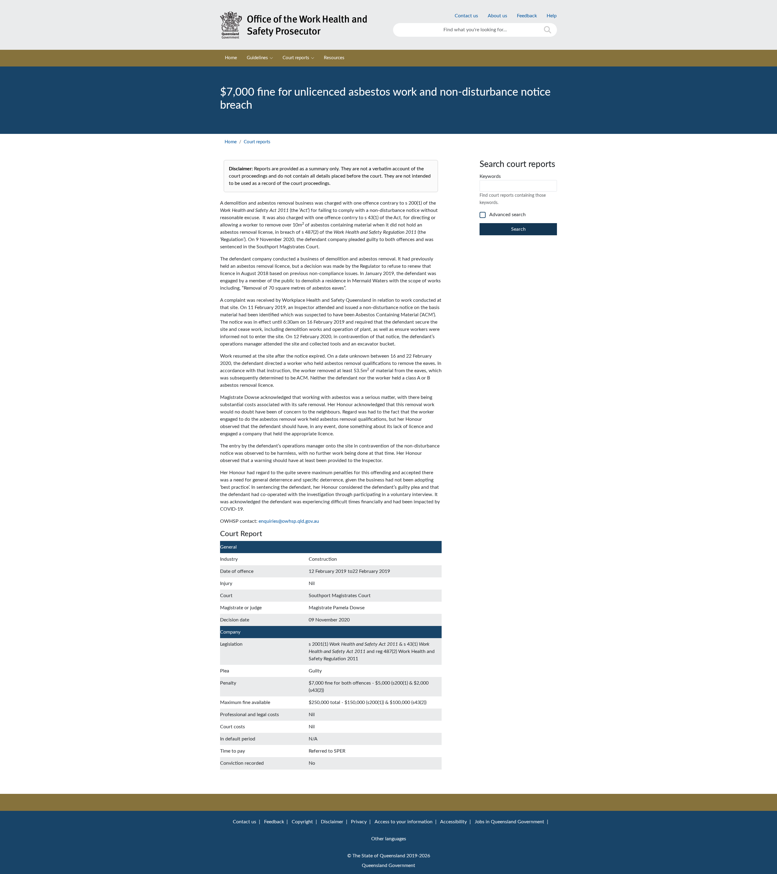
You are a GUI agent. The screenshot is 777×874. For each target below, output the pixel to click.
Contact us (466, 15)
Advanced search (507, 214)
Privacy (359, 821)
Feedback (527, 15)
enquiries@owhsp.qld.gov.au (289, 521)
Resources (334, 58)
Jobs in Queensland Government (509, 821)
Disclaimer (332, 821)
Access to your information (404, 821)
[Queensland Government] (301, 25)
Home (231, 58)
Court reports (296, 58)
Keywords (490, 176)
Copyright (302, 821)
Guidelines (257, 58)
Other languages (388, 838)
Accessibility (453, 821)
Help (552, 15)
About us (497, 15)
